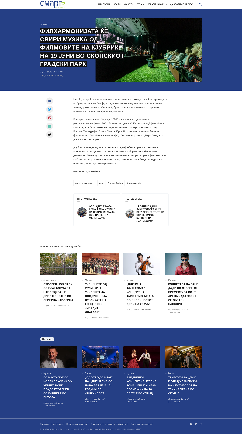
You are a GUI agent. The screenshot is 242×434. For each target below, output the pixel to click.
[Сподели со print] (49, 134)
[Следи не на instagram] (200, 424)
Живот (44, 24)
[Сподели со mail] (49, 126)
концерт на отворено (85, 183)
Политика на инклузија (77, 424)
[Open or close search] (200, 4)
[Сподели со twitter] (49, 109)
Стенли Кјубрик (115, 183)
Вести (88, 373)
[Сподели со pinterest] (49, 117)
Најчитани (47, 339)
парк (101, 183)
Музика (88, 280)
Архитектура (49, 280)
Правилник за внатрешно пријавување (109, 424)
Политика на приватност (52, 424)
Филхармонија (134, 183)
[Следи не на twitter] (196, 424)
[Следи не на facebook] (191, 424)
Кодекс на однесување (142, 424)
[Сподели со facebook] (49, 100)
